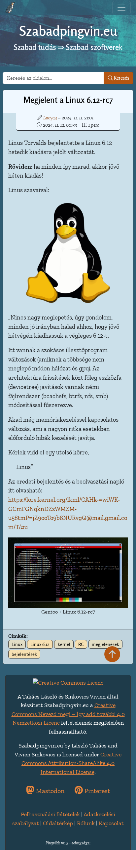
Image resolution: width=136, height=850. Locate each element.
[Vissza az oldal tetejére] (112, 654)
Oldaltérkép (58, 823)
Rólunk (86, 823)
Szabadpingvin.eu (68, 31)
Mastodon (49, 791)
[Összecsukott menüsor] (121, 7)
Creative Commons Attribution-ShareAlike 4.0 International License (71, 763)
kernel (64, 644)
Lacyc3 (50, 118)
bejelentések (24, 654)
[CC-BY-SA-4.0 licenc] (68, 682)
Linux (17, 644)
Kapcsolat (111, 823)
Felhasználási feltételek (50, 814)
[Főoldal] (10, 7)
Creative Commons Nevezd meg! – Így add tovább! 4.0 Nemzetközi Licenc (68, 713)
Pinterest (96, 791)
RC (81, 644)
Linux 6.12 (40, 644)
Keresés (121, 78)
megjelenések (105, 644)
